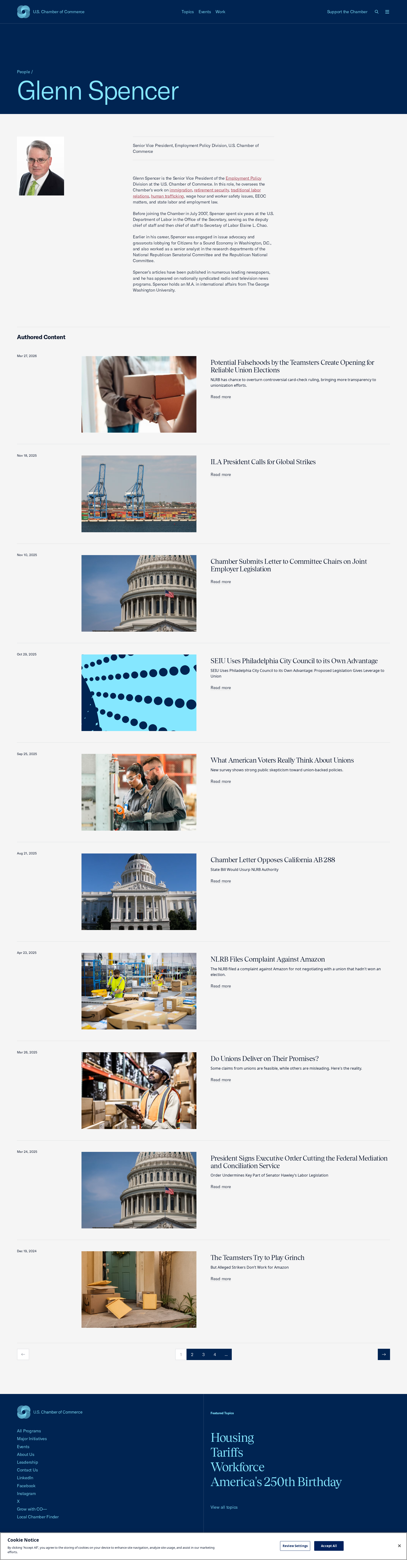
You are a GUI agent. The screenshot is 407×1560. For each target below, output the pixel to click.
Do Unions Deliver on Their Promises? (265, 1059)
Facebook (26, 1485)
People (23, 71)
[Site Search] (377, 12)
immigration (181, 190)
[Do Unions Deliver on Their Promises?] (138, 1090)
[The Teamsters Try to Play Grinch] (138, 1289)
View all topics (224, 1507)
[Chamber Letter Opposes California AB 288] (138, 891)
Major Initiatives (32, 1438)
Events (205, 11)
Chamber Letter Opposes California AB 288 (273, 860)
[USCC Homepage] (49, 1412)
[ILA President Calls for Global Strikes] (138, 493)
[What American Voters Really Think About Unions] (138, 792)
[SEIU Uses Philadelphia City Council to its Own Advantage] (138, 692)
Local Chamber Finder (38, 1516)
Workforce (237, 1467)
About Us (25, 1454)
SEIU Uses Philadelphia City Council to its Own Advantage (294, 661)
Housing (232, 1437)
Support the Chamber (347, 11)
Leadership (27, 1462)
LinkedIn (25, 1477)
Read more (221, 396)
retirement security (211, 190)
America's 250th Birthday (276, 1482)
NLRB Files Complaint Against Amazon (268, 959)
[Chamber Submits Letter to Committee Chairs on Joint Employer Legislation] (138, 593)
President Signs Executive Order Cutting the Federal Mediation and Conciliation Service (299, 1162)
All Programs (29, 1431)
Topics (188, 11)
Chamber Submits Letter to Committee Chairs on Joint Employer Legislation (289, 565)
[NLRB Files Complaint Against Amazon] (138, 991)
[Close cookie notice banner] (399, 1545)
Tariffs (227, 1452)
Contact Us (27, 1470)
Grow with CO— (32, 1509)
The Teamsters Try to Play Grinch (258, 1258)
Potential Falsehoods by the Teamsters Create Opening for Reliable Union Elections (292, 366)
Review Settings (295, 1546)
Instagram (26, 1493)
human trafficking (167, 196)
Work (220, 11)
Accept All (329, 1546)
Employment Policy (243, 178)
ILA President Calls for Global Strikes (263, 462)
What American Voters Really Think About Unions (282, 760)
